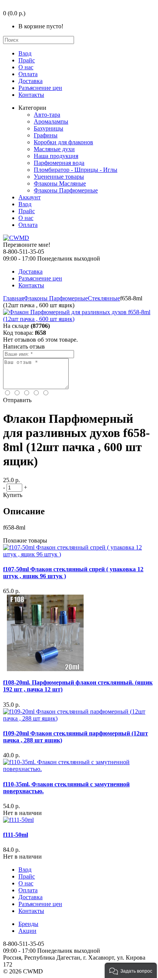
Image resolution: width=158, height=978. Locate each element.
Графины (46, 135)
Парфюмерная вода (59, 163)
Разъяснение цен (40, 88)
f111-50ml (15, 834)
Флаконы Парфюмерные (66, 190)
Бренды (28, 924)
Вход (24, 53)
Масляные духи (54, 149)
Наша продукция (56, 156)
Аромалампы (51, 121)
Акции (27, 930)
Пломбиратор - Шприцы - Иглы (75, 169)
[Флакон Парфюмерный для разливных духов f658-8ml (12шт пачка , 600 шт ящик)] (79, 319)
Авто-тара (47, 114)
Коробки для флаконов (63, 142)
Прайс (26, 60)
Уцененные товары (59, 176)
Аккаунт (29, 197)
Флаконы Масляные (60, 183)
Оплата (28, 74)
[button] (131, 970)
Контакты (31, 94)
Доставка (30, 81)
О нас (25, 67)
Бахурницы (48, 128)
